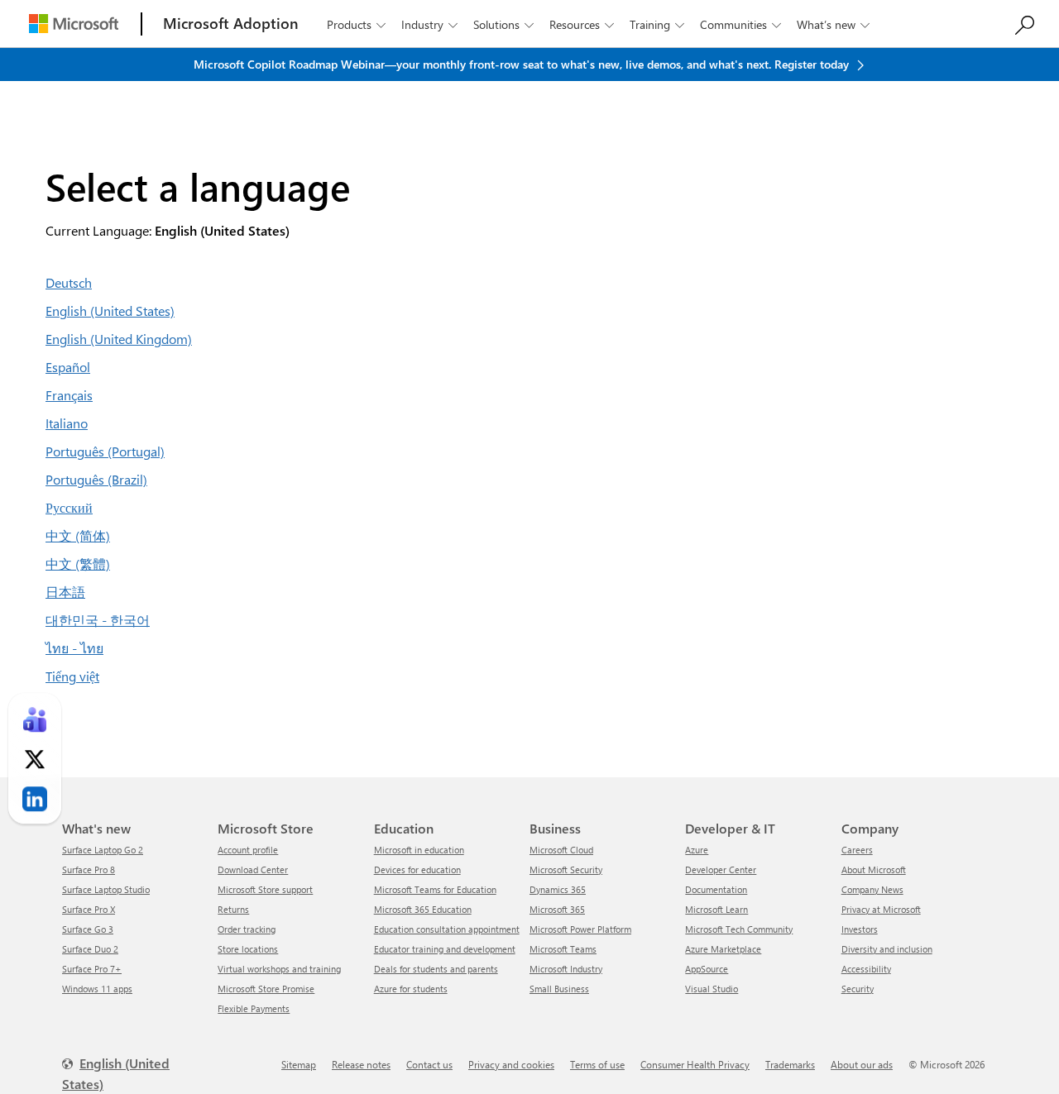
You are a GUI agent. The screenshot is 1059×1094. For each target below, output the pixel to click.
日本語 (65, 591)
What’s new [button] (833, 24)
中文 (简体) (78, 535)
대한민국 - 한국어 (98, 619)
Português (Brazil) (96, 479)
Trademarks (790, 1064)
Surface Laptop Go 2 (102, 849)
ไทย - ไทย (74, 648)
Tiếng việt (72, 676)
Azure (696, 849)
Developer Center (720, 869)
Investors (859, 929)
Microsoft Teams (563, 949)
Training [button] (657, 24)
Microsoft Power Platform (580, 929)
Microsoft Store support (265, 889)
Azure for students (411, 988)
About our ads (862, 1064)
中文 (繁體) (78, 563)
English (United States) (110, 310)
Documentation (716, 889)
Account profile (248, 849)
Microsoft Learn (716, 909)
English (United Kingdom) (119, 338)
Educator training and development (444, 949)
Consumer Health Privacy (695, 1064)
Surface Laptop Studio (106, 889)
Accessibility (866, 969)
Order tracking (247, 929)
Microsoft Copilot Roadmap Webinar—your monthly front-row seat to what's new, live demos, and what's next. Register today (523, 64)
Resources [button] (581, 24)
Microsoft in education (419, 849)
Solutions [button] (503, 24)
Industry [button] (429, 24)
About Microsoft (873, 869)
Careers (857, 849)
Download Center (253, 869)
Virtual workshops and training (279, 969)
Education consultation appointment (447, 929)
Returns (233, 909)
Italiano (67, 423)
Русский (69, 507)
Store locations (248, 949)
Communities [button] (740, 24)
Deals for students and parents (436, 969)
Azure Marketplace (723, 949)
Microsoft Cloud (561, 849)
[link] (34, 720)
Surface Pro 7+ (92, 969)
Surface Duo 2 (90, 949)
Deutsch (69, 282)
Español (68, 366)
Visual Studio (711, 988)
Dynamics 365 (558, 889)
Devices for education (417, 869)
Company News (872, 889)
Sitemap (298, 1064)
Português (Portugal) (105, 451)
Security (857, 988)
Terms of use (597, 1064)
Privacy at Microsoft (881, 909)
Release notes (361, 1064)
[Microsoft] (74, 23)
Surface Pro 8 (88, 869)
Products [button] (356, 24)
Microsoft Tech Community (739, 929)
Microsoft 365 (557, 909)
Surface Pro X (88, 909)
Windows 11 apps (97, 988)
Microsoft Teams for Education (435, 889)
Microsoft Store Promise (266, 988)
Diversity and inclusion (886, 949)
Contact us (429, 1064)
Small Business (559, 988)
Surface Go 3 (87, 929)
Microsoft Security (566, 869)
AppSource (706, 969)
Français (69, 395)
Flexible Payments (254, 1008)
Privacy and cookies (511, 1064)
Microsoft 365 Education (423, 909)
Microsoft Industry (566, 969)
